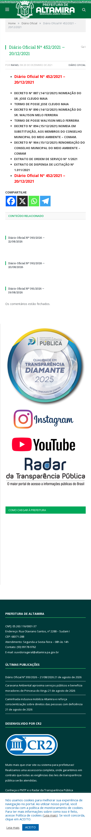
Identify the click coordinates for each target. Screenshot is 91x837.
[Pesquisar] (84, 9)
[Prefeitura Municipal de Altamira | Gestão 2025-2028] (45, 9)
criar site (31, 765)
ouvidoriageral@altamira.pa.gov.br (36, 652)
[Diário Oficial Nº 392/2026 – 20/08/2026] (25, 255)
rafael (15, 65)
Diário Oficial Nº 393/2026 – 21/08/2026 (29, 677)
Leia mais (50, 815)
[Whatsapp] (34, 201)
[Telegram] (45, 201)
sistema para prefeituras (57, 765)
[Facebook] (11, 201)
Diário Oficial (77, 65)
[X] (22, 201)
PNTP (23, 790)
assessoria (34, 770)
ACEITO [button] (30, 827)
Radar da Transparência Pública (52, 790)
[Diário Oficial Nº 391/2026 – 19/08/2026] (25, 280)
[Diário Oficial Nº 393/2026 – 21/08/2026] (25, 229)
